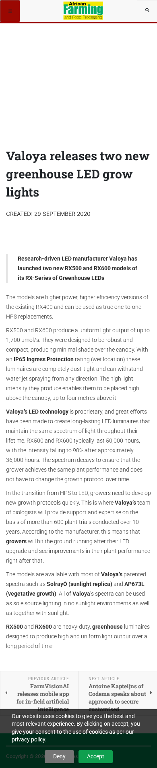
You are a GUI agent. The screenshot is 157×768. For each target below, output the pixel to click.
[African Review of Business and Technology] (84, 10)
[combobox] (147, 10)
